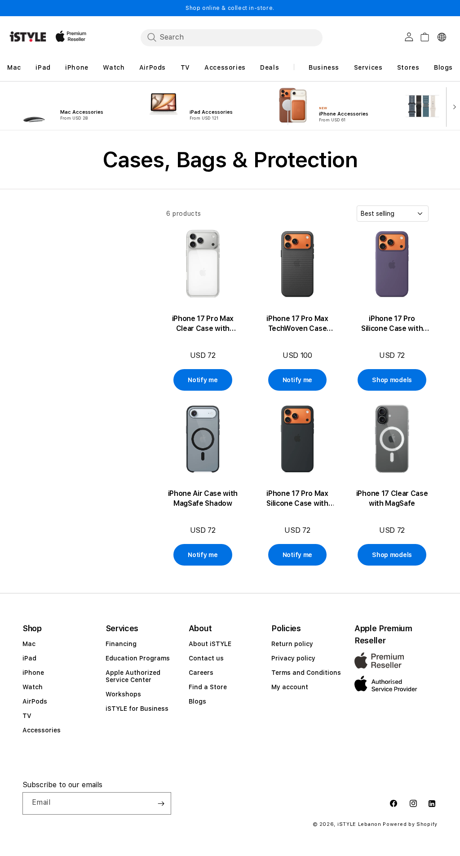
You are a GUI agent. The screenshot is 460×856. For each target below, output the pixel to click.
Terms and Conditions (306, 672)
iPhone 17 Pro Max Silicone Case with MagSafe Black (297, 498)
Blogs (197, 701)
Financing (121, 643)
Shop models (392, 379)
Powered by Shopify (410, 824)
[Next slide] (452, 106)
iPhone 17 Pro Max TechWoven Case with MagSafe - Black (297, 324)
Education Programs (138, 658)
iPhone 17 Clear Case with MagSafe (392, 498)
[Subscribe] (161, 803)
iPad (29, 658)
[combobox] (232, 37)
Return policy (292, 643)
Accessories (41, 730)
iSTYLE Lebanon (359, 824)
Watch (32, 687)
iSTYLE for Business (137, 708)
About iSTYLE (210, 643)
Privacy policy (293, 658)
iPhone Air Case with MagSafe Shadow (203, 498)
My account (289, 687)
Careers (201, 672)
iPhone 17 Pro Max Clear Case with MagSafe (203, 324)
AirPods (34, 701)
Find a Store (208, 687)
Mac (28, 643)
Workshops (123, 694)
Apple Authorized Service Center (133, 676)
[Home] (28, 37)
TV (26, 715)
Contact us (206, 658)
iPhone (33, 672)
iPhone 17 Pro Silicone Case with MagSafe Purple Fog (392, 324)
